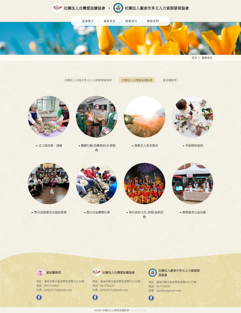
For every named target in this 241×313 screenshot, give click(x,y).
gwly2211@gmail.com (58, 290)
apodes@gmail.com (168, 290)
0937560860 (51, 285)
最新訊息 (110, 21)
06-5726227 (107, 285)
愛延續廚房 (170, 80)
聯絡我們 (153, 21)
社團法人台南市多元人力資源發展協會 (88, 80)
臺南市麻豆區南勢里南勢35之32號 (64, 281)
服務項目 (131, 21)
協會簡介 (88, 21)
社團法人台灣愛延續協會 (137, 80)
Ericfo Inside (139, 310)
